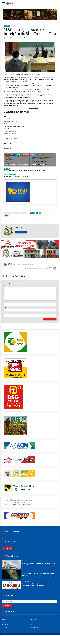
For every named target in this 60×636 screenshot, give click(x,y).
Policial (31, 622)
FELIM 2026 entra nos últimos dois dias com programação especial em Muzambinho (25, 164)
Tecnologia (4, 627)
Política (3, 622)
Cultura (7, 154)
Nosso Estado (5, 624)
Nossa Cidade (26, 154)
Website (5, 313)
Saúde (31, 624)
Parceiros (33, 154)
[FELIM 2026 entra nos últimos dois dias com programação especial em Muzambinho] (30, 160)
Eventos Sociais (33, 619)
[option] (30, 57)
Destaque (13, 154)
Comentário (6, 285)
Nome (5, 302)
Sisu (19, 212)
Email (5, 307)
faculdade (6, 212)
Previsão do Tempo (34, 627)
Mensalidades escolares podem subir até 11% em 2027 (16, 176)
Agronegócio (32, 616)
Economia (7, 174)
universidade (24, 212)
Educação (19, 154)
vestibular (6, 215)
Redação (7, 37)
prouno (15, 212)
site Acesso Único (33, 108)
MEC (11, 212)
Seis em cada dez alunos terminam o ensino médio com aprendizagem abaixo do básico (24, 170)
